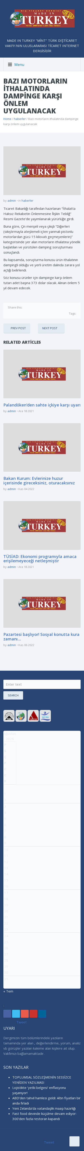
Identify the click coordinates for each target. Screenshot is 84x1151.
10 (6, 849)
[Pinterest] (47, 307)
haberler (20, 119)
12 (6, 861)
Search (13, 695)
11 (6, 855)
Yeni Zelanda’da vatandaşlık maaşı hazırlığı (44, 1108)
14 (6, 874)
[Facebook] (26, 307)
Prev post (18, 328)
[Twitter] (33, 307)
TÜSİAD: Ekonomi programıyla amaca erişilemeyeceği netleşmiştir (40, 559)
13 (6, 868)
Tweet (21, 1022)
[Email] (54, 307)
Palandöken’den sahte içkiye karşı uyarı (42, 405)
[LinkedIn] (42, 1014)
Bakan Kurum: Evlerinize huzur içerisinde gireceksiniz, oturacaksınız (39, 481)
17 (6, 892)
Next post (49, 328)
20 (6, 911)
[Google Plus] (40, 307)
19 (6, 905)
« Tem (8, 991)
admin (11, 200)
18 (6, 899)
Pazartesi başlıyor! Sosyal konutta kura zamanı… (41, 637)
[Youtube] (33, 1014)
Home (7, 119)
